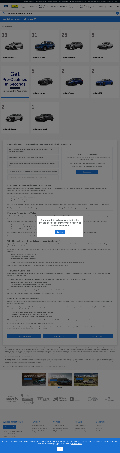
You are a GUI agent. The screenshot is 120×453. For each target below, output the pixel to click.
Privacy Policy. (76, 444)
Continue (60, 232)
